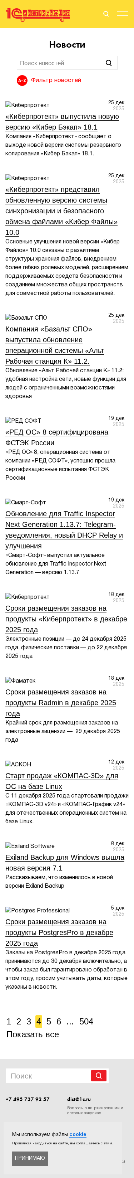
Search (98, 1075)
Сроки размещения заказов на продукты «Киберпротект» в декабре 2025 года (66, 619)
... (70, 1021)
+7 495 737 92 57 (28, 1099)
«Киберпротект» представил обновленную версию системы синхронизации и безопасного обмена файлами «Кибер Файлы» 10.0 (61, 210)
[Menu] (122, 15)
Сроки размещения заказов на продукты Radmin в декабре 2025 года (60, 702)
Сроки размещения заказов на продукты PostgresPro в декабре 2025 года (59, 932)
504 (86, 1021)
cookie (77, 1135)
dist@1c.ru (79, 1099)
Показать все (32, 1034)
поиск (105, 14)
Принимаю (30, 1158)
